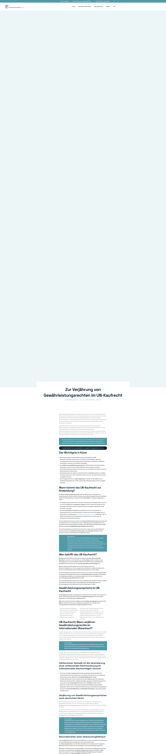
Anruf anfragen (64, 1)
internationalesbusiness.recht (72, 399)
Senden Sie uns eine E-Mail (102, 1)
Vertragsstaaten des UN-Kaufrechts (86, 514)
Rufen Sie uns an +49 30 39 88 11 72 (82, 1)
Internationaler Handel (90, 399)
